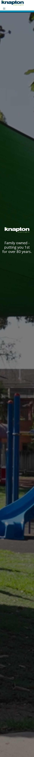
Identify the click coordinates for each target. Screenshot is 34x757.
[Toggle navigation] (4, 9)
